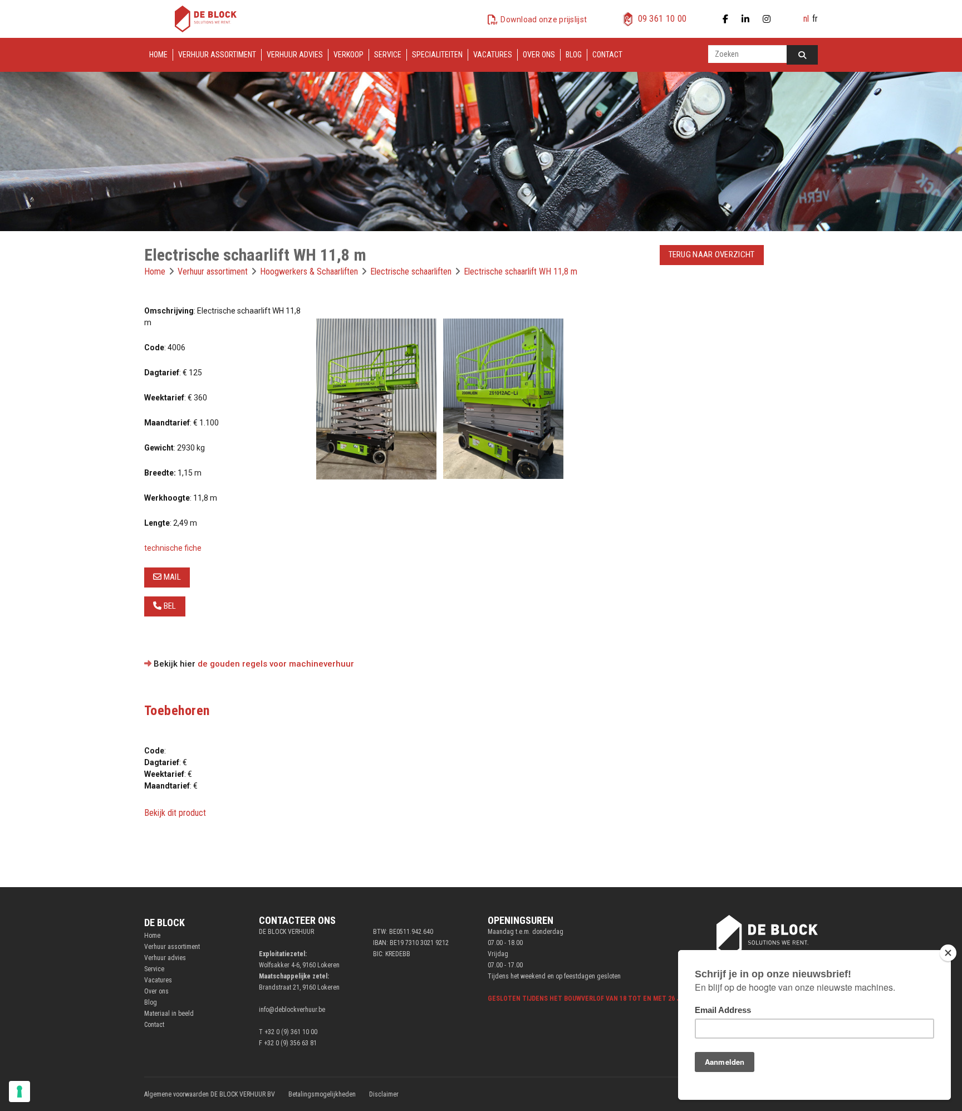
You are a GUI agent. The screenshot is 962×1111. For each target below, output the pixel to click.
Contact (607, 54)
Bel (168, 606)
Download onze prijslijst (543, 19)
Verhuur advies (295, 54)
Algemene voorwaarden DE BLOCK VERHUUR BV (209, 1094)
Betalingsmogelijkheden (322, 1094)
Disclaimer (384, 1094)
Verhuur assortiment (217, 54)
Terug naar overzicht (712, 254)
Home (158, 54)
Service (387, 54)
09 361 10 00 (662, 18)
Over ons (539, 54)
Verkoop (348, 54)
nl (806, 18)
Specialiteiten (437, 54)
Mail (171, 577)
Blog (574, 54)
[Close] (948, 952)
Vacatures (492, 54)
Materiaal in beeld (169, 1013)
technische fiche (173, 548)
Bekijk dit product (175, 812)
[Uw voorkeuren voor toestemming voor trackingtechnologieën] (19, 1091)
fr (815, 18)
